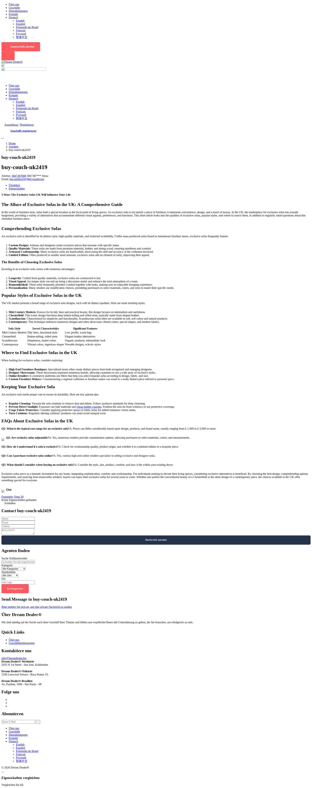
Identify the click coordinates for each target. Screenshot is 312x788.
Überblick (14, 185)
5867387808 (19, 175)
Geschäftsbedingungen (22, 643)
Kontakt (13, 14)
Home (12, 143)
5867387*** (38, 175)
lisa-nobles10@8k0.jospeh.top (27, 179)
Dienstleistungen (18, 10)
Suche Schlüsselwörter (14, 558)
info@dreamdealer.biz (14, 658)
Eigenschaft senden (22, 46)
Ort (3, 578)
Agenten (13, 146)
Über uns (14, 4)
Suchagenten (15, 588)
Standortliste (8, 572)
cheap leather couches (89, 406)
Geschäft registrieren (23, 131)
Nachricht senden (156, 540)
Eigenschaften (17, 188)
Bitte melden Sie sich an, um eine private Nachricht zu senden (36, 606)
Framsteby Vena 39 (12, 496)
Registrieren (27, 124)
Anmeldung (11, 124)
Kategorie (7, 565)
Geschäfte (14, 7)
